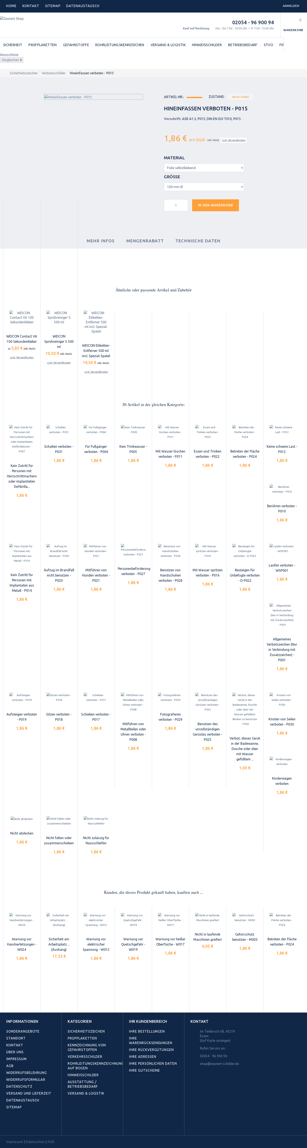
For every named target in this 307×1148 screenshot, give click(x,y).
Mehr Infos (101, 240)
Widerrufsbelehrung (26, 1073)
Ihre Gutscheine (144, 1070)
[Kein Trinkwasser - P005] (133, 430)
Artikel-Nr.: (174, 97)
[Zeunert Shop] (28, 25)
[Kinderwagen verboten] (281, 762)
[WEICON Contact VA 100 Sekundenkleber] (21, 317)
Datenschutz (19, 1086)
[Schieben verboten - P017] (96, 697)
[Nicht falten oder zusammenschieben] (58, 821)
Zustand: (217, 97)
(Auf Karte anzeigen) (215, 1040)
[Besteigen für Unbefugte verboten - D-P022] (244, 551)
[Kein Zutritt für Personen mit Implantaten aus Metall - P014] (21, 553)
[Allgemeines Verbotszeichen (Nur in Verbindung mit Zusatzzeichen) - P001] (281, 615)
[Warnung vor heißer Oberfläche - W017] (170, 920)
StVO (268, 45)
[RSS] (27, 1126)
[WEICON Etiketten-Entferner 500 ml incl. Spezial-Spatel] (96, 322)
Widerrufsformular (25, 1079)
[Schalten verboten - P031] (58, 430)
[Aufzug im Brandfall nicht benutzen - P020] (58, 551)
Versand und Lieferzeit (28, 1093)
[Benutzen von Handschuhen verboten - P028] (170, 551)
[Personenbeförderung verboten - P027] (133, 550)
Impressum (16, 1059)
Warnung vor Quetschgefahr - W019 (133, 944)
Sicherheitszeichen (24, 73)
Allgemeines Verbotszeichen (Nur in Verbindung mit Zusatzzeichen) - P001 (282, 649)
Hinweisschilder (207, 45)
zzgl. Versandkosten (233, 140)
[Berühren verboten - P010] (281, 489)
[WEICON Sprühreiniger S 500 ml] (58, 317)
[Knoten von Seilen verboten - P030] (281, 700)
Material (175, 157)
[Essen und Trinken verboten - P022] (207, 432)
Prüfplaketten (42, 45)
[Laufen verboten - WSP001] (281, 549)
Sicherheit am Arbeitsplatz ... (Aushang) (59, 944)
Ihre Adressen (142, 1056)
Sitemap (53, 6)
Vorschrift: (172, 119)
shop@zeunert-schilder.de (219, 1064)
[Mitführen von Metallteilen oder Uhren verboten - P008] (133, 702)
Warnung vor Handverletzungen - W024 (22, 944)
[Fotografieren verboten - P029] (170, 697)
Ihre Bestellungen (147, 1031)
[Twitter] (17, 1126)
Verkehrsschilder (85, 1056)
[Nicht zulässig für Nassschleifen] (96, 821)
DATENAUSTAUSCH (82, 6)
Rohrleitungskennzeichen (119, 45)
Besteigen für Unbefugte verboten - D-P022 (245, 575)
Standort (16, 1038)
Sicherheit (12, 45)
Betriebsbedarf (243, 45)
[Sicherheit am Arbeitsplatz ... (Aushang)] (58, 920)
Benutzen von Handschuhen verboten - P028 (170, 575)
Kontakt (30, 6)
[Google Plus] (36, 1126)
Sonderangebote (22, 1031)
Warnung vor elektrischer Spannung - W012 (96, 944)
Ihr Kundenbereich (148, 1021)
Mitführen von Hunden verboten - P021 (96, 575)
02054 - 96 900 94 (253, 22)
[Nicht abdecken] (21, 818)
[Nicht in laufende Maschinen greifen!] (207, 918)
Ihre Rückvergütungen (151, 1050)
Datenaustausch (22, 1100)
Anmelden (291, 6)
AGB (10, 1066)
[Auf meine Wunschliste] (249, 207)
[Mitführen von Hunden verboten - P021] (96, 551)
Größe (172, 176)
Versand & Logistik (168, 45)
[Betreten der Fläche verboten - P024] (244, 432)
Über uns (15, 1052)
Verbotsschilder (54, 73)
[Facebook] (8, 1126)
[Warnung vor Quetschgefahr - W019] (133, 920)
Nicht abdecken (21, 833)
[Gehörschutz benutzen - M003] (244, 918)
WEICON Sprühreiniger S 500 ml (59, 341)
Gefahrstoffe (76, 45)
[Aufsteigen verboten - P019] (21, 697)
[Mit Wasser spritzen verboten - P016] (207, 551)
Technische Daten (197, 240)
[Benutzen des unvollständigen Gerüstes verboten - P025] (207, 702)
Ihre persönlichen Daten (153, 1063)
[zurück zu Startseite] (4, 73)
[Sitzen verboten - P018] (58, 697)
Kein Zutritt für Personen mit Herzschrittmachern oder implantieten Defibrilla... (22, 476)
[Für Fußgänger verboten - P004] (96, 430)
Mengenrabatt (145, 240)
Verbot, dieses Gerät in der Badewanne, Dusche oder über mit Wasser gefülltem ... (245, 748)
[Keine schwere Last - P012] (281, 430)
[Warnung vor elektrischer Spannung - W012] (96, 920)
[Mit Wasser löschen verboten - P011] (170, 432)
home (11, 6)
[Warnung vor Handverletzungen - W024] (21, 920)
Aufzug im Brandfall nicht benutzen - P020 (59, 575)
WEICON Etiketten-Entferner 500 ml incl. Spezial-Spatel (96, 351)
